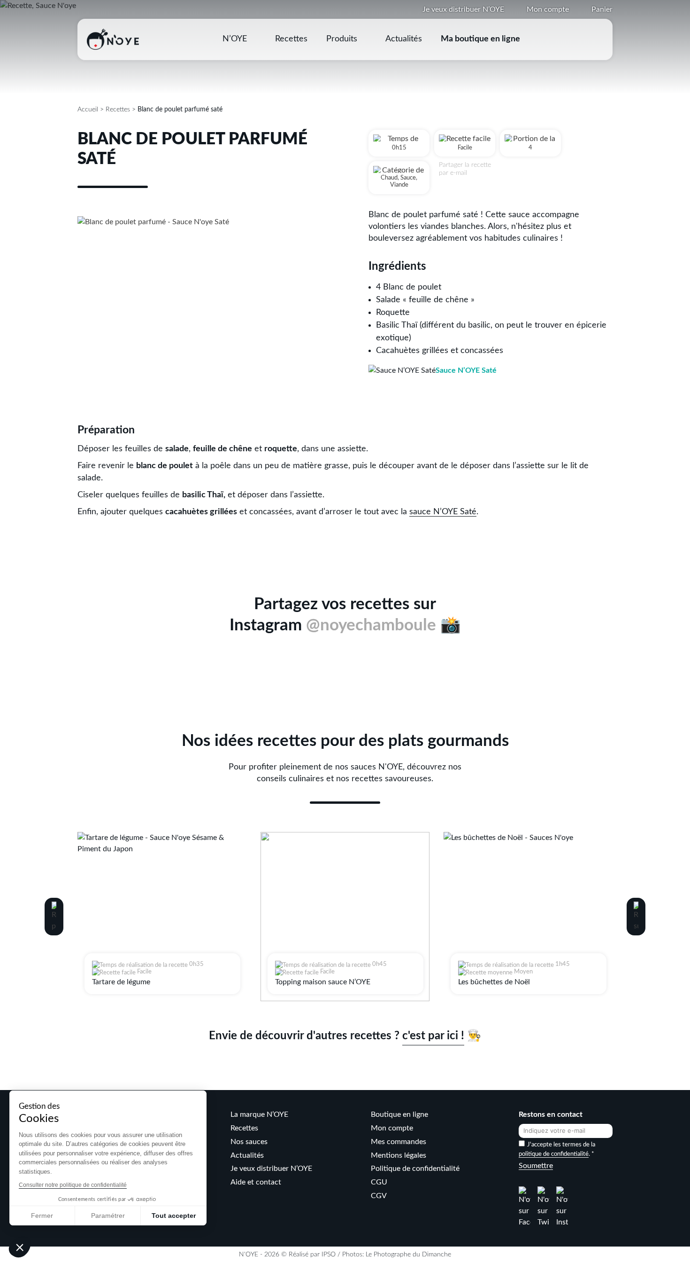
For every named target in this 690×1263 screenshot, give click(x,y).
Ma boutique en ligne (480, 39)
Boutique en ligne (399, 1114)
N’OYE (234, 39)
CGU (379, 1182)
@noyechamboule (371, 625)
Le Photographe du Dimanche (408, 1254)
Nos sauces (249, 1141)
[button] (54, 916)
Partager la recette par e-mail (465, 169)
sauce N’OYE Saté (442, 512)
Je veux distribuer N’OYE (463, 9)
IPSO (329, 1254)
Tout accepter (174, 1215)
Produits (341, 39)
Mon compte (548, 9)
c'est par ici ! (433, 1036)
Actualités (403, 39)
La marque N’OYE (259, 1114)
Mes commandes (398, 1141)
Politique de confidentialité (415, 1168)
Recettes (291, 39)
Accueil (87, 109)
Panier (602, 9)
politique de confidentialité (554, 1154)
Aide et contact (255, 1182)
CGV (379, 1196)
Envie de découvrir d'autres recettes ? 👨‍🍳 (345, 1036)
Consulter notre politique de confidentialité (73, 1185)
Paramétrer (108, 1215)
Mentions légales (398, 1155)
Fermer (42, 1215)
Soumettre (536, 1165)
